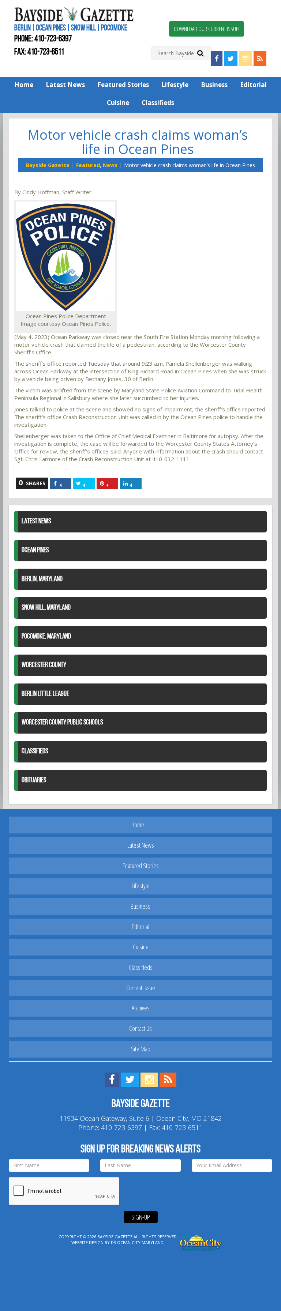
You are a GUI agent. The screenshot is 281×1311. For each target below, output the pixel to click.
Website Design (87, 1242)
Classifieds (158, 102)
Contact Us (140, 1028)
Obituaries (34, 780)
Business (214, 84)
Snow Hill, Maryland (46, 607)
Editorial (253, 84)
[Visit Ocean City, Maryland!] (200, 1242)
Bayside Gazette (48, 165)
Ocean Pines (35, 550)
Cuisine (118, 102)
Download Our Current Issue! (206, 29)
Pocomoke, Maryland (46, 636)
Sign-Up (140, 1217)
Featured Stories (123, 84)
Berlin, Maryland (42, 579)
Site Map (140, 1048)
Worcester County (44, 665)
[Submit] (200, 53)
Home (23, 84)
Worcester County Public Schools (62, 722)
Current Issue (140, 987)
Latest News (65, 84)
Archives (141, 1007)
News (110, 165)
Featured (88, 165)
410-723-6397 (53, 39)
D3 (113, 1242)
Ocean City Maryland (140, 1242)
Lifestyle (174, 84)
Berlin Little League (45, 694)
